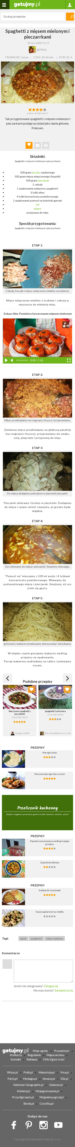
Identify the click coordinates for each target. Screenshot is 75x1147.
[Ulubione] (31, 689)
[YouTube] (59, 1124)
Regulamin (34, 1055)
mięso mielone (54, 938)
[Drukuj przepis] (45, 145)
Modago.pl (30, 1078)
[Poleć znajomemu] (37, 145)
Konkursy (16, 1055)
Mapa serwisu (55, 1055)
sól (37, 204)
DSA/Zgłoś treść (54, 1059)
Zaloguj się (51, 986)
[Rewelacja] (45, 109)
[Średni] (34, 109)
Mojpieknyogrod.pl (51, 1097)
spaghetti (36, 938)
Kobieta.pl (23, 1091)
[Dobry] (37, 109)
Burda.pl (28, 1103)
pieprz (37, 208)
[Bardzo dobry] (41, 109)
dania (23, 938)
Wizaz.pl (12, 1072)
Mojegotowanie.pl (47, 1091)
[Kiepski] (30, 109)
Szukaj (70, 17)
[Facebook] (15, 1124)
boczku (36, 172)
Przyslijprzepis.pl (23, 1097)
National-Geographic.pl (28, 1084)
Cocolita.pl (46, 1103)
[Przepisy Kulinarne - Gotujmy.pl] (27, 4)
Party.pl (13, 1078)
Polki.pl (28, 1072)
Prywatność (61, 1050)
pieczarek (43, 180)
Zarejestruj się (63, 990)
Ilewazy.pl (48, 1078)
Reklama (32, 1059)
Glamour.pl (56, 1084)
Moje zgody (40, 1050)
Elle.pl (64, 1078)
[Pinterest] (30, 1124)
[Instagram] (44, 1124)
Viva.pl (64, 1072)
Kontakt (16, 1059)
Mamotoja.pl (46, 1072)
